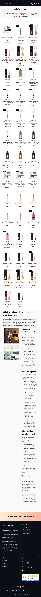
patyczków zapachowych (28, 323)
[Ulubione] (34, 3)
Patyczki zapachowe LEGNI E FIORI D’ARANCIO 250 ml (33, 284)
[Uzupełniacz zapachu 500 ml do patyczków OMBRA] (33, 134)
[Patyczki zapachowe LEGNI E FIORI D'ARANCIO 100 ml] (20, 51)
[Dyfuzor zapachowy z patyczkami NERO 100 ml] (7, 134)
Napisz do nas (27, 571)
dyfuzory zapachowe (22, 12)
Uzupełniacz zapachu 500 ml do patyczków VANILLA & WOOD (20, 164)
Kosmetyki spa (25, 532)
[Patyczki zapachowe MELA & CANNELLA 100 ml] (33, 235)
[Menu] (38, 3)
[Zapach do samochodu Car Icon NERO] (7, 29)
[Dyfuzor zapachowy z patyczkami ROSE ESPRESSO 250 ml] (20, 93)
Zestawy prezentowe (26, 533)
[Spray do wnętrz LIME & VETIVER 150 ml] (33, 195)
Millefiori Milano (7, 36)
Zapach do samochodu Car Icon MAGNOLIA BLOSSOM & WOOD (7, 185)
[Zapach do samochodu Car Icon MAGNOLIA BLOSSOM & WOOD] (7, 175)
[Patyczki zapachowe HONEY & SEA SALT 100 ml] (20, 255)
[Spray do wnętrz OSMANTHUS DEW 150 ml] (20, 214)
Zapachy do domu (26, 527)
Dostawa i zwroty (6, 559)
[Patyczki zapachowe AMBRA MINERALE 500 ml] (33, 51)
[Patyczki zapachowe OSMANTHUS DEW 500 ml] (33, 29)
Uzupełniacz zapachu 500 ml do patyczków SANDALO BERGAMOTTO (7, 164)
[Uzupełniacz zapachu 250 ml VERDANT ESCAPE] (20, 72)
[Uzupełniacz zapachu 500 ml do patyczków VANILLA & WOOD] (20, 154)
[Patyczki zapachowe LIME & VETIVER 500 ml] (7, 274)
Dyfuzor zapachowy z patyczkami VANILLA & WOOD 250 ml (33, 103)
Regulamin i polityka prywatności (8, 564)
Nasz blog (5, 560)
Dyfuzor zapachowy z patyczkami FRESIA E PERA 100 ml (20, 123)
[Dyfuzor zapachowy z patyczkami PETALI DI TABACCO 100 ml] (7, 113)
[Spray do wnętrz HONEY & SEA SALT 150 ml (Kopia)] (7, 214)
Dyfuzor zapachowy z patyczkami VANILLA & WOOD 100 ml (33, 123)
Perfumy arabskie (26, 530)
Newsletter (5, 562)
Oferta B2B (5, 563)
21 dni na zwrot (21, 0)
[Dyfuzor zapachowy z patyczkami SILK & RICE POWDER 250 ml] (33, 72)
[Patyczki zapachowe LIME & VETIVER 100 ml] (33, 255)
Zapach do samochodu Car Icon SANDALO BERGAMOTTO (33, 185)
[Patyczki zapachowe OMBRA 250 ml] (7, 72)
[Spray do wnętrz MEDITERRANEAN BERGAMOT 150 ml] (20, 29)
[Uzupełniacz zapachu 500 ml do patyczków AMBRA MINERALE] (20, 134)
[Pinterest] (23, 587)
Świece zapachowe (26, 529)
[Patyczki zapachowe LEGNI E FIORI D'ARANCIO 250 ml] (33, 274)
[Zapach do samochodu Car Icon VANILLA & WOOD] (20, 175)
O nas (4, 557)
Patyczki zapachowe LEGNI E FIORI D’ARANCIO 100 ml (20, 61)
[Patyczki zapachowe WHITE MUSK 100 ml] (20, 235)
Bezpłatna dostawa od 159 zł (13, 0)
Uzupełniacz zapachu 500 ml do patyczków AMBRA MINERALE (20, 144)
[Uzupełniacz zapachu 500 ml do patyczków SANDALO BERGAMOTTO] (7, 154)
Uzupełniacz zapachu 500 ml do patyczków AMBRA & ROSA (33, 224)
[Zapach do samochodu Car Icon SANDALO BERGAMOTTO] (33, 175)
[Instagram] (20, 587)
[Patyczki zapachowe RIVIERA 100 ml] (7, 255)
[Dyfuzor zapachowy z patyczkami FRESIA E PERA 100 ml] (20, 113)
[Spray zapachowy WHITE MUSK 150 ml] (7, 195)
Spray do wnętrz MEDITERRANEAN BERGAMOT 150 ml (20, 39)
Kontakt (4, 566)
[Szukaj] (36, 3)
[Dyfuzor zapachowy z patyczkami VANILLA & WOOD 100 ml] (33, 113)
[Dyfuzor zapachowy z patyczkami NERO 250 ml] (7, 93)
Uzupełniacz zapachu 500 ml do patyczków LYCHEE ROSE (7, 245)
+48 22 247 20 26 (28, 567)
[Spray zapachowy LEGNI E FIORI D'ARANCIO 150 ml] (20, 195)
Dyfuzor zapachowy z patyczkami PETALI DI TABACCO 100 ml (7, 123)
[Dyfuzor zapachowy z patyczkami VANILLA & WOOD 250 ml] (33, 93)
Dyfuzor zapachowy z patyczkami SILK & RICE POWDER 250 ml (33, 82)
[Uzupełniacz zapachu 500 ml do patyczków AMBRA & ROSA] (33, 214)
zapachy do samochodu (23, 13)
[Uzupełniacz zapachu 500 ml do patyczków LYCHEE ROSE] (7, 235)
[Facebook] (18, 587)
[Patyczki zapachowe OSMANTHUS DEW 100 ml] (7, 51)
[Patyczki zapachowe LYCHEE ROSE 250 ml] (7, 295)
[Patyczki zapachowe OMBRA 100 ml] (20, 295)
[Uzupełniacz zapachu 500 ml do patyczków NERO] (33, 154)
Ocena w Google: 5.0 (29, 0)
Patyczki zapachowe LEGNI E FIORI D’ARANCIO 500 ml (20, 284)
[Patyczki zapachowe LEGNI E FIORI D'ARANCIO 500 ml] (20, 274)
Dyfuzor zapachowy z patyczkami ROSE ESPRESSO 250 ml (20, 103)
